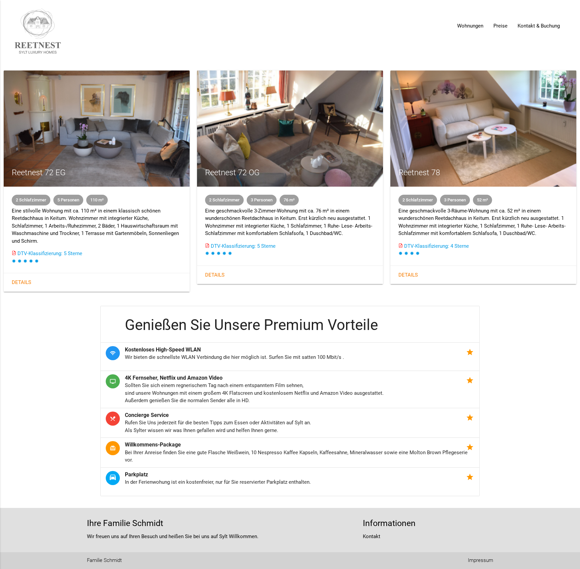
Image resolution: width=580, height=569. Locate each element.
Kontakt (371, 536)
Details (21, 282)
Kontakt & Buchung (539, 26)
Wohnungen (470, 26)
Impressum (480, 560)
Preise (500, 26)
